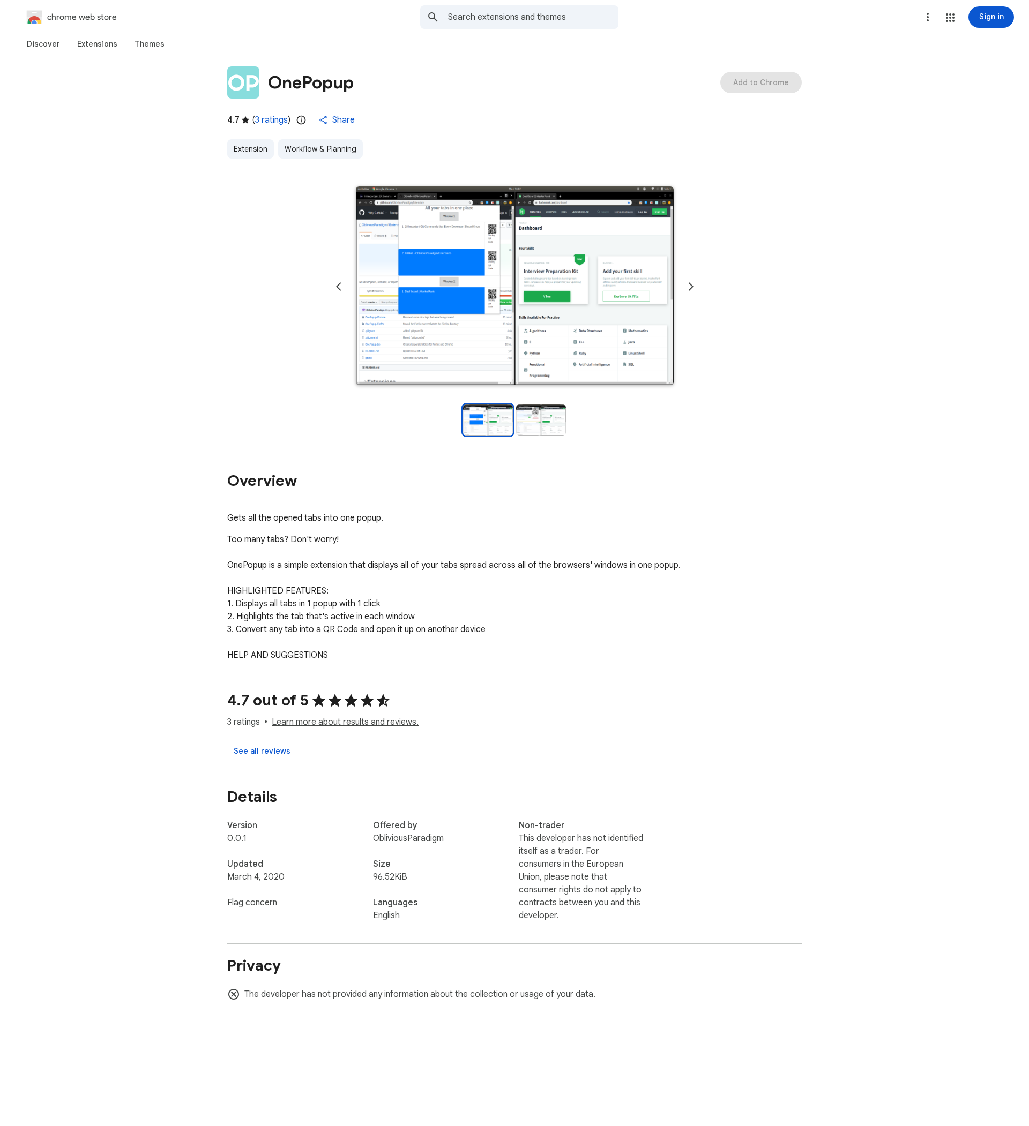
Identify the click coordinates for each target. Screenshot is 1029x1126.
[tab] (43, 44)
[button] (950, 17)
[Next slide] (691, 286)
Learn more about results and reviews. (345, 722)
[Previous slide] (338, 286)
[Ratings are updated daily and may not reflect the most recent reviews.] (301, 120)
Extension (250, 149)
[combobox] (533, 17)
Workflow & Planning (320, 149)
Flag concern (252, 902)
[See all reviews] (262, 751)
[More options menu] (927, 17)
